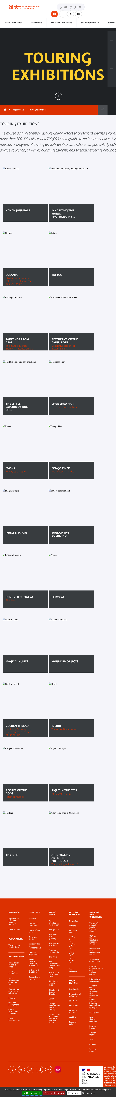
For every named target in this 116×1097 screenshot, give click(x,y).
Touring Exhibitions (13, 973)
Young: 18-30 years (34, 931)
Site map (73, 1001)
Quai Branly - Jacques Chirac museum (28, 7)
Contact (72, 926)
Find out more (88, 1093)
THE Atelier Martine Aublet (54, 983)
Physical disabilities (12, 1069)
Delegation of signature (75, 995)
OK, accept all (33, 1093)
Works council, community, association (34, 962)
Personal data (73, 1023)
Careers (92, 1044)
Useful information (13, 23)
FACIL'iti (58, 1069)
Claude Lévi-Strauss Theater (54, 992)
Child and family (33, 938)
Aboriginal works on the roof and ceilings (54, 1007)
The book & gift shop (54, 944)
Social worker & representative (34, 946)
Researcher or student (34, 978)
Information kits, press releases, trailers (13, 922)
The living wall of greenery (53, 937)
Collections (36, 23)
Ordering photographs (13, 1004)
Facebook (62, 14)
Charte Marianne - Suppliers (13, 1012)
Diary (112, 54)
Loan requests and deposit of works (14, 981)
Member (32, 919)
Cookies (72, 1017)
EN (54, 14)
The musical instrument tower (54, 974)
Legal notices (74, 989)
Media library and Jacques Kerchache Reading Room (54, 1018)
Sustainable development (94, 960)
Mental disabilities (39, 1069)
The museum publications (14, 946)
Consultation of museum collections (13, 991)
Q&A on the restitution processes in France (93, 940)
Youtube (72, 960)
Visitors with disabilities (71, 7)
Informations (112, 45)
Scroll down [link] (58, 96)
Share (103, 110)
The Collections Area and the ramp (54, 965)
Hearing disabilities (30, 1069)
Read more (15, 219)
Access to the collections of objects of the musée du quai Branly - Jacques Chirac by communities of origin (94, 997)
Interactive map (112, 73)
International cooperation (94, 980)
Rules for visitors (73, 1011)
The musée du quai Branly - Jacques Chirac (94, 927)
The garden (54, 930)
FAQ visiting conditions (93, 1019)
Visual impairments (21, 1069)
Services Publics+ (92, 1027)
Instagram (78, 14)
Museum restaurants (54, 951)
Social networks (73, 970)
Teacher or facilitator (33, 925)
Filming (11, 998)
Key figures (94, 1012)
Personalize (74, 1093)
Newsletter (73, 921)
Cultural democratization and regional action (94, 970)
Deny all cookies (55, 1093)
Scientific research (90, 23)
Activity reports (92, 1034)
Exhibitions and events (61, 23)
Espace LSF (48, 1069)
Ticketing (112, 35)
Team (91, 1040)
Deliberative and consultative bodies (94, 952)
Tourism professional (34, 954)
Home (4, 110)
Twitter (70, 14)
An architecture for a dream (54, 923)
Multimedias (112, 64)
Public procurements (14, 1019)
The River (53, 957)
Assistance (73, 1006)
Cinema (52, 999)
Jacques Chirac (92, 1050)
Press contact (14, 929)
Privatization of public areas (13, 965)
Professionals (18, 110)
